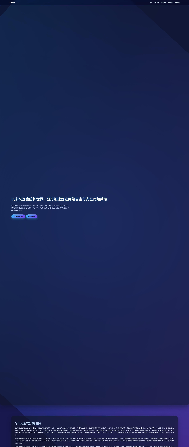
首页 (151, 2)
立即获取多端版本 (18, 216)
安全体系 (163, 2)
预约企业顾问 (31, 216)
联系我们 (177, 2)
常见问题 (170, 2)
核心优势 (156, 2)
